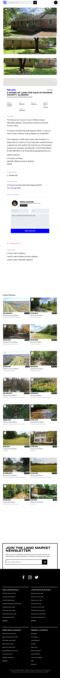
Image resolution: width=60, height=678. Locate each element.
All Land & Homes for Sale (9, 593)
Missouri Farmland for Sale (9, 633)
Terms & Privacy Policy (44, 670)
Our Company (34, 637)
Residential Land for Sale (8, 607)
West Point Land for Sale (8, 647)
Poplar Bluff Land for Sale (8, 640)
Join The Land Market (36, 657)
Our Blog (33, 644)
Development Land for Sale (9, 614)
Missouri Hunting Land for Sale (10, 637)
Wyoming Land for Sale (37, 593)
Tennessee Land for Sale (37, 607)
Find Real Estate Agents (8, 600)
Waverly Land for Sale (7, 644)
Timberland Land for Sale (8, 610)
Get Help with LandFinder (9, 596)
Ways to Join (34, 647)
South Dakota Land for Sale (38, 610)
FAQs (32, 661)
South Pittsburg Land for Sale (9, 650)
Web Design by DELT (43, 672)
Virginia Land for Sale (36, 600)
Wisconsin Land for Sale (37, 596)
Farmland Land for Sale (8, 617)
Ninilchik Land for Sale (8, 657)
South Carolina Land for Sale (38, 614)
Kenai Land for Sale (7, 654)
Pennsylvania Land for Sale (38, 617)
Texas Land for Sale (36, 603)
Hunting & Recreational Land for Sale (11, 603)
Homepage (34, 633)
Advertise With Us (35, 654)
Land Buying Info (35, 640)
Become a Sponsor (36, 650)
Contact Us (34, 664)
